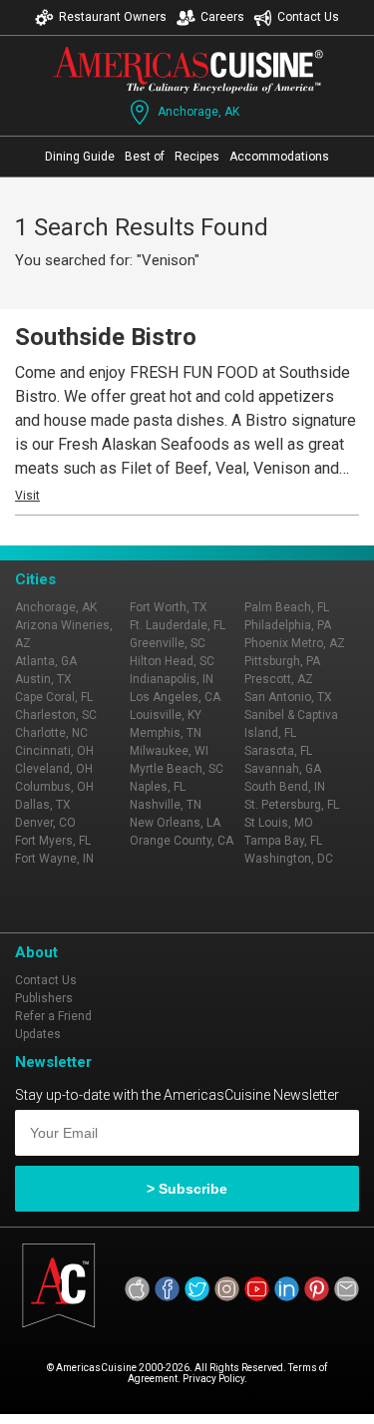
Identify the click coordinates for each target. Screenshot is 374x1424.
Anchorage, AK (198, 112)
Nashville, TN (165, 805)
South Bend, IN (284, 787)
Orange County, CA (181, 841)
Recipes (197, 157)
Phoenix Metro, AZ (294, 643)
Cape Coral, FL (54, 697)
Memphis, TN (165, 733)
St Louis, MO (278, 823)
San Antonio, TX (288, 697)
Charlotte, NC (51, 733)
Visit (27, 496)
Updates (38, 1034)
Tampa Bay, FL (283, 841)
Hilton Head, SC (172, 661)
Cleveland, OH (54, 769)
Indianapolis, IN (171, 679)
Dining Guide (80, 157)
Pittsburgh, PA (282, 661)
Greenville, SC (167, 643)
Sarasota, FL (278, 751)
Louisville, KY (165, 715)
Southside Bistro (105, 337)
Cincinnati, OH (54, 751)
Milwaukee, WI (169, 751)
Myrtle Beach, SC (176, 769)
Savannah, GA (282, 769)
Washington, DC (288, 859)
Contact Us (308, 17)
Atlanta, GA (46, 661)
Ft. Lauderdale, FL (177, 625)
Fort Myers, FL (53, 841)
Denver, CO (45, 823)
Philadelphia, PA (287, 625)
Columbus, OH (54, 787)
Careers (222, 17)
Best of (145, 157)
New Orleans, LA (175, 823)
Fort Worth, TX (168, 607)
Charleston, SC (56, 715)
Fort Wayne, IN (54, 859)
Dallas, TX (43, 805)
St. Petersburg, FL (291, 805)
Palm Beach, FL (286, 607)
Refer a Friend (53, 1016)
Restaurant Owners (113, 17)
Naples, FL (158, 787)
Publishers (44, 998)
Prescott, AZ (278, 679)
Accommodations (279, 157)
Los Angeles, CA (175, 697)
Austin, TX (43, 679)
